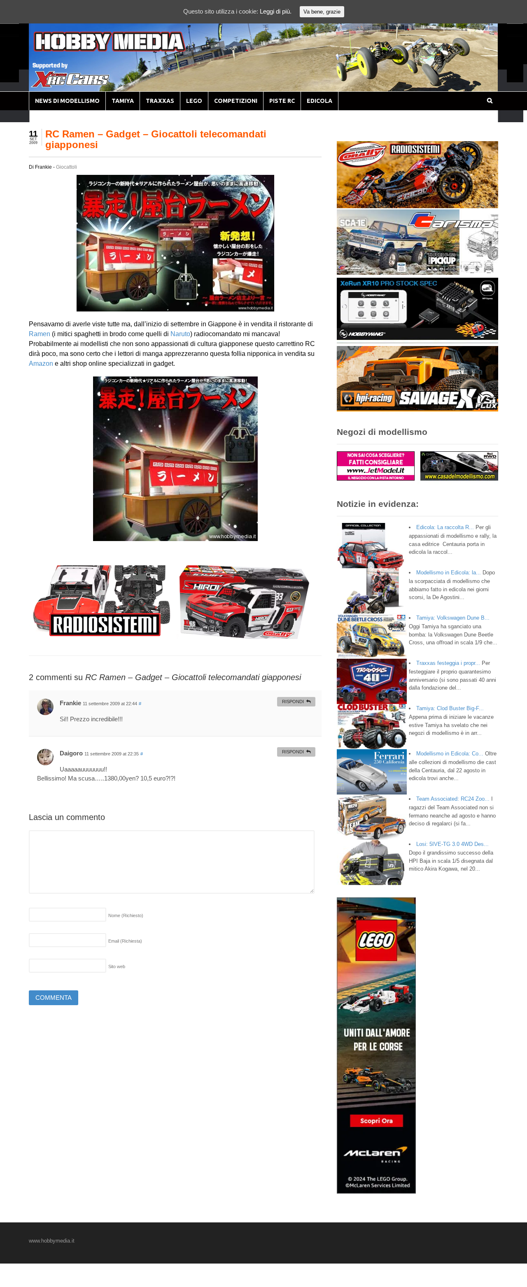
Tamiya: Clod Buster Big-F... (450, 708)
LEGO (194, 101)
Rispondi (293, 701)
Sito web (116, 966)
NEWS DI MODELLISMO (67, 101)
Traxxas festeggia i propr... (448, 663)
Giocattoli (66, 167)
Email (125, 941)
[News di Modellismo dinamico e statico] (125, 49)
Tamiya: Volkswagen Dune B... (453, 618)
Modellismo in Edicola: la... (448, 572)
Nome (125, 915)
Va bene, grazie (321, 12)
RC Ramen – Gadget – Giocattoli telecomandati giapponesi (155, 139)
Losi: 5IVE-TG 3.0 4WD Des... (452, 844)
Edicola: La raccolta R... (445, 527)
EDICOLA (319, 101)
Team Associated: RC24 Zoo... (453, 799)
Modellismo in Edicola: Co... (449, 753)
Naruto (180, 333)
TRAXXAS (160, 101)
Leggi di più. (275, 11)
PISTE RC (282, 101)
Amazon (41, 363)
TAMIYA (123, 101)
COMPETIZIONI (235, 101)
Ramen (39, 333)
